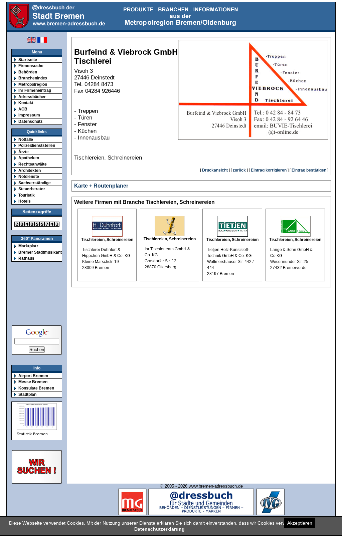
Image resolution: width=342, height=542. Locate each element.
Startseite (27, 59)
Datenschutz (30, 121)
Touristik (26, 195)
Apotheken (28, 158)
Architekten (29, 170)
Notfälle (25, 139)
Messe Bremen (32, 381)
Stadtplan (27, 394)
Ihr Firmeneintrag (34, 90)
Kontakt (25, 102)
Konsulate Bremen (36, 388)
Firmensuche (30, 65)
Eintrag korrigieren (269, 170)
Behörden (27, 72)
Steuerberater (31, 189)
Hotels (24, 201)
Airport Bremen (33, 375)
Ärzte (23, 152)
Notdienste (28, 176)
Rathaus (26, 258)
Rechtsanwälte (32, 164)
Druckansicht (215, 170)
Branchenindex (32, 78)
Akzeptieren (299, 523)
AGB (22, 109)
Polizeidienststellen (36, 145)
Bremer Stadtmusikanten (42, 252)
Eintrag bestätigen (309, 170)
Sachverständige (34, 183)
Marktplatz (28, 246)
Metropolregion (32, 84)
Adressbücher (32, 96)
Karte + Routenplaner (101, 186)
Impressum (29, 115)
